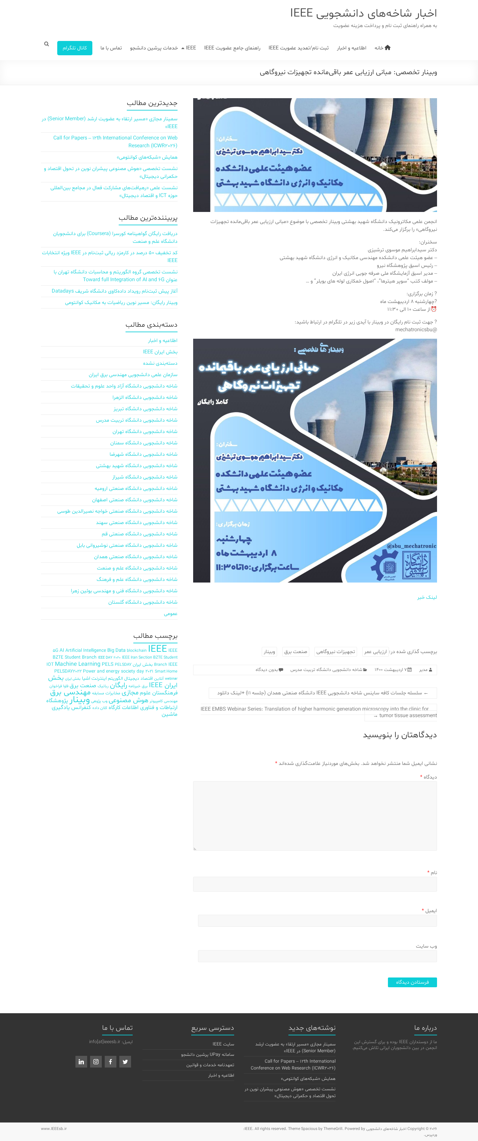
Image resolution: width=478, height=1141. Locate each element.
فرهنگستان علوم (159, 693)
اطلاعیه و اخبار (351, 48)
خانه (380, 48)
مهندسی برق (70, 692)
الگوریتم (115, 678)
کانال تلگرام (75, 48)
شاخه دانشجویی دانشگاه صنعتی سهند (137, 522)
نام (432, 872)
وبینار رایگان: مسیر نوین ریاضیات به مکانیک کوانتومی (121, 302)
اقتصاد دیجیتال (138, 678)
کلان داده (99, 708)
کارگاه (115, 707)
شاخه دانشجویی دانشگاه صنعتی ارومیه (136, 488)
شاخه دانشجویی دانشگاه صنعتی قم (140, 534)
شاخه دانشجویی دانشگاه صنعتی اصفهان (135, 500)
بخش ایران (73, 678)
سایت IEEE (223, 1044)
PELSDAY (123, 664)
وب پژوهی (99, 701)
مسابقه (98, 693)
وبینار (269, 651)
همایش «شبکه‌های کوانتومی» (147, 157)
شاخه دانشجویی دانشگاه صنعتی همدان (136, 556)
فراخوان (55, 686)
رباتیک (103, 686)
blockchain (137, 650)
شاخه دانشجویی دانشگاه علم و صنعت (137, 568)
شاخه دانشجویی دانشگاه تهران (145, 431)
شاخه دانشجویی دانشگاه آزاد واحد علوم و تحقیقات (124, 386)
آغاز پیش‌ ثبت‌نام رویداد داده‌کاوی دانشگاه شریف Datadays (115, 291)
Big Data (116, 650)
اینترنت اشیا (94, 678)
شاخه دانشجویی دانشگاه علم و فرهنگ (137, 579)
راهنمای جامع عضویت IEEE (232, 48)
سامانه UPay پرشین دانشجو (207, 1055)
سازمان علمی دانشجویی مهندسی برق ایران (133, 374)
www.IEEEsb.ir (54, 1129)
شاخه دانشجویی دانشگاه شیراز (145, 477)
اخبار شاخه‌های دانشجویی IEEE (363, 14)
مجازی (130, 692)
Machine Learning (77, 664)
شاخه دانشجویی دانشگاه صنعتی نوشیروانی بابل (127, 545)
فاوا (65, 686)
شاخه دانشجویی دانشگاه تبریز (145, 409)
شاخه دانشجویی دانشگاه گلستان (143, 602)
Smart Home (166, 671)
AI (62, 650)
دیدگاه (428, 777)
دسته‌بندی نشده (160, 363)
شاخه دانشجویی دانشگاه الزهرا (145, 397)
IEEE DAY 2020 (109, 657)
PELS (107, 664)
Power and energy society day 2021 (118, 671)
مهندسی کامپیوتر (164, 701)
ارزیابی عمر (375, 651)
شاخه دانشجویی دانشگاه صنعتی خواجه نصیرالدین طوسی (117, 511)
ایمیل (429, 910)
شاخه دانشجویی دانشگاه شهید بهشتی (137, 465)
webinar (171, 678)
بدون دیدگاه (267, 670)
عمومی (171, 613)
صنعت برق (295, 651)
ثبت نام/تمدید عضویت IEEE (299, 48)
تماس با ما (111, 48)
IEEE (191, 48)
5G (55, 651)
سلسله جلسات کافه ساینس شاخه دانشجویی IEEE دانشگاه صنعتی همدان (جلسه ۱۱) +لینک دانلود (323, 693)
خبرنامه (134, 686)
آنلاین (159, 678)
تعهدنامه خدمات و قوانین (210, 1065)
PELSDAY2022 (68, 671)
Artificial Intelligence (85, 651)
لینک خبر (427, 597)
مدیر (423, 670)
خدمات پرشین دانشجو (154, 48)
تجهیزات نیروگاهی (335, 651)
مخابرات (112, 693)
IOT (50, 665)
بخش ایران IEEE (160, 352)
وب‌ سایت (426, 946)
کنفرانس (81, 707)
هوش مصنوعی (128, 700)
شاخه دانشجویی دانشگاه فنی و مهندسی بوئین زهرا (124, 591)
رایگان (118, 685)
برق (145, 686)
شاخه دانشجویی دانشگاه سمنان (144, 443)
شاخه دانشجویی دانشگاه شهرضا (144, 454)
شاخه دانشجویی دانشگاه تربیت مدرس (326, 670)
